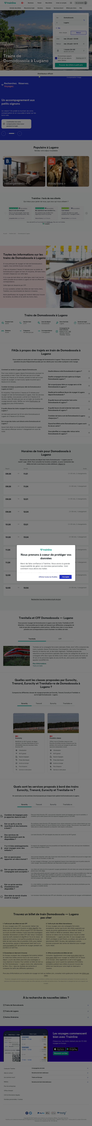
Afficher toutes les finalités (48, 577)
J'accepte (65, 577)
